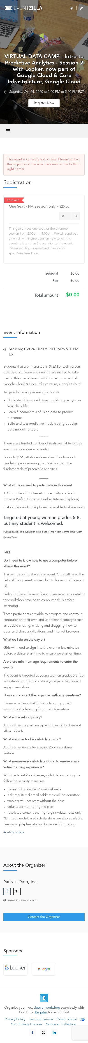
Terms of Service (41, 1019)
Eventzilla (23, 7)
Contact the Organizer (44, 917)
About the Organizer (24, 865)
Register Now (44, 103)
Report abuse (66, 1019)
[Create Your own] (82, 8)
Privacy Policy (15, 1019)
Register (41, 1012)
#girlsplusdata (13, 832)
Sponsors (12, 951)
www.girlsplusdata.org (22, 900)
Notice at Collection (61, 1024)
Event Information (21, 333)
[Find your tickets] (71, 8)
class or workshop (47, 1008)
